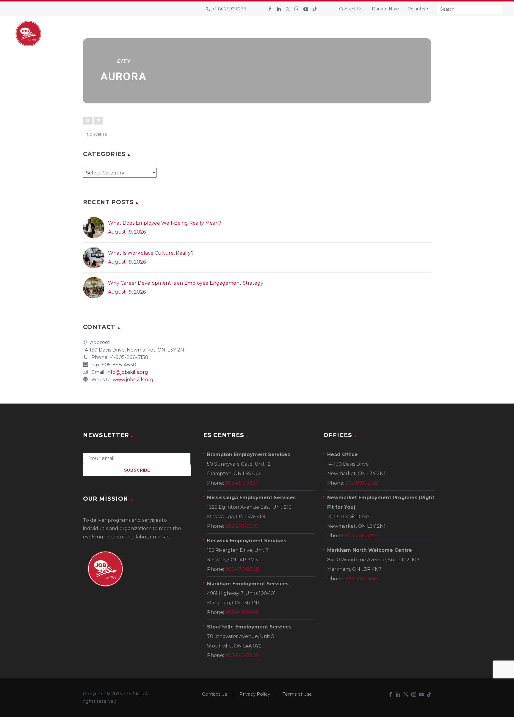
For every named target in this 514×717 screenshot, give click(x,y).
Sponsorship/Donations (472, 33)
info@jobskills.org (127, 372)
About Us (109, 33)
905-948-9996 (241, 612)
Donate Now (385, 9)
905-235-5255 (361, 535)
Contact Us (350, 9)
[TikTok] (314, 9)
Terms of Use (297, 694)
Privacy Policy (254, 694)
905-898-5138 (361, 483)
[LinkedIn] (279, 9)
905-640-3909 (242, 655)
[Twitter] (287, 9)
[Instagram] (296, 9)
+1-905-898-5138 (128, 357)
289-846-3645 (361, 579)
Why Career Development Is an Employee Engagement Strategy (185, 283)
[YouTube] (305, 9)
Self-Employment (248, 33)
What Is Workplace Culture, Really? (151, 253)
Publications (350, 33)
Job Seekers (145, 33)
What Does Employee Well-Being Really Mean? (164, 223)
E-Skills (422, 33)
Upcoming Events (302, 33)
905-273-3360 (241, 526)
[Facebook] (270, 9)
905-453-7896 (241, 483)
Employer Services (193, 33)
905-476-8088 (242, 569)
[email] (137, 458)
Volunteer (418, 9)
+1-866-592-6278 (229, 9)
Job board (390, 33)
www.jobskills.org (133, 379)
